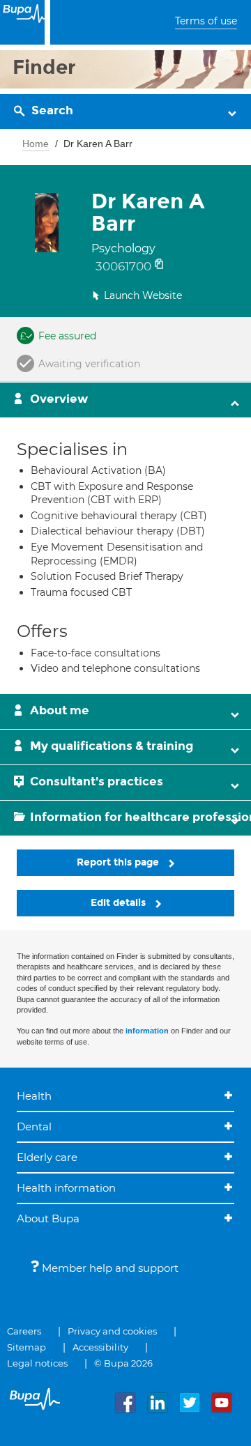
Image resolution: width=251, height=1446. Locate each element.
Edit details (120, 903)
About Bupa (48, 1218)
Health (34, 1095)
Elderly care (47, 1157)
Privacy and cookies (112, 1331)
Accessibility (100, 1347)
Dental (34, 1126)
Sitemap (26, 1347)
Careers (24, 1331)
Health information (66, 1187)
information (147, 1030)
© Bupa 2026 (123, 1363)
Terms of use (206, 21)
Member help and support (108, 1268)
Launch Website (143, 295)
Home (35, 143)
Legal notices (37, 1363)
